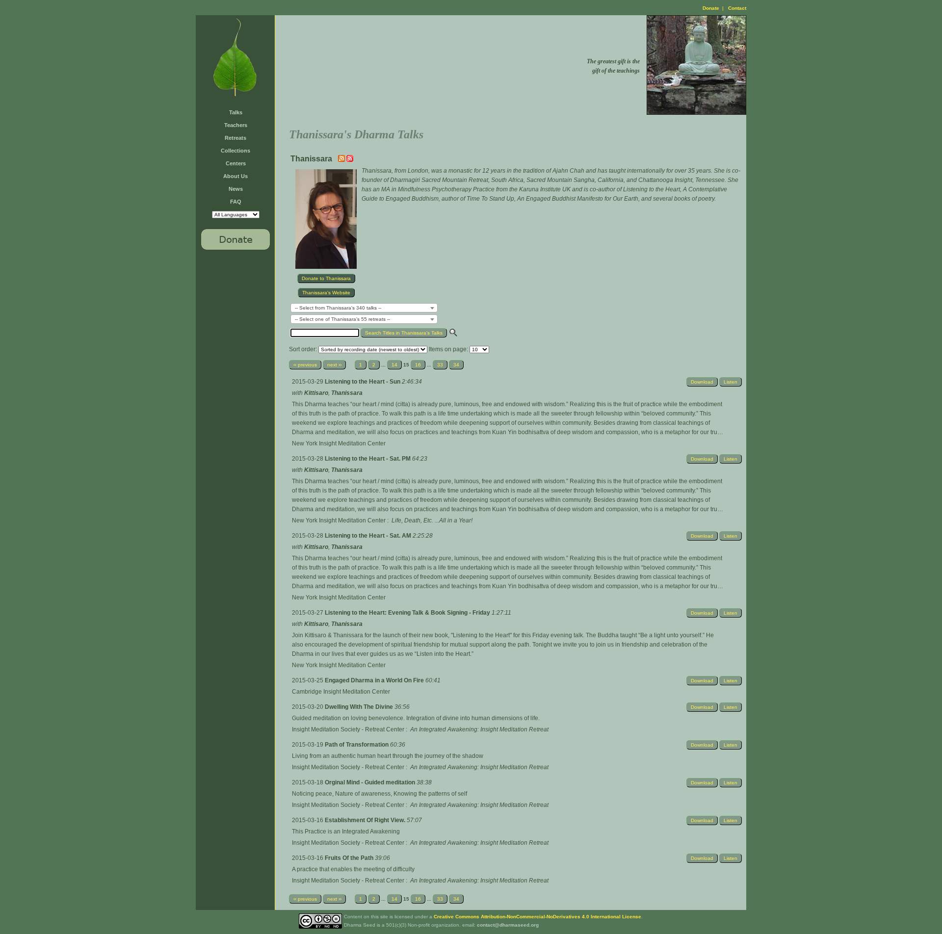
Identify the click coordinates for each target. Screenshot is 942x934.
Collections (235, 151)
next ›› (334, 364)
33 (440, 364)
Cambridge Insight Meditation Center (341, 691)
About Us (235, 176)
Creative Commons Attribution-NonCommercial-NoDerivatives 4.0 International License (537, 916)
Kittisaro (316, 392)
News (236, 189)
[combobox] (364, 307)
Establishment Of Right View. (366, 820)
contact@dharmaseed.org (508, 925)
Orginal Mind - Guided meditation (371, 782)
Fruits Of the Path (350, 858)
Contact (737, 8)
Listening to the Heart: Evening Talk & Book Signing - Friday (408, 612)
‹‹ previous (305, 364)
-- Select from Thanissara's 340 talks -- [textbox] (338, 308)
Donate (711, 8)
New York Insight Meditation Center (339, 443)
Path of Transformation (357, 744)
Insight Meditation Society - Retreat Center (348, 729)
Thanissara (347, 392)
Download (702, 382)
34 (456, 364)
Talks (235, 112)
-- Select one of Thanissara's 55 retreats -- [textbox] (342, 319)
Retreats (235, 138)
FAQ (235, 202)
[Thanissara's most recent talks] (342, 159)
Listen (730, 382)
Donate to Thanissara (326, 278)
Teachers (235, 125)
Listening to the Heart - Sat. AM (369, 535)
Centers (236, 163)
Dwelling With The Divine (359, 706)
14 (394, 364)
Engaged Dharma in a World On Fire (375, 680)
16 (418, 364)
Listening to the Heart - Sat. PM (368, 458)
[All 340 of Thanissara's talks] (349, 159)
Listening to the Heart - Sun (363, 381)
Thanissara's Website (326, 292)
